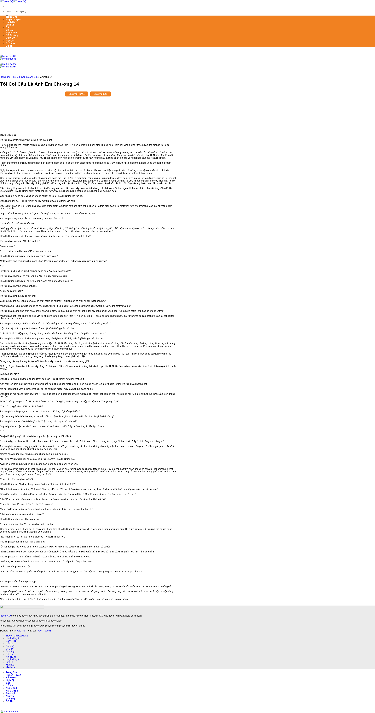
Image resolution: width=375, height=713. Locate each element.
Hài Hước (11, 657)
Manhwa (10, 667)
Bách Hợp (11, 22)
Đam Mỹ (10, 38)
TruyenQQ (5, 615)
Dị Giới (9, 649)
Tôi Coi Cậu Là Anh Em (25, 77)
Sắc (8, 27)
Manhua (10, 664)
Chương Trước (77, 94)
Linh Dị (10, 24)
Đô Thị (9, 46)
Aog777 (21, 630)
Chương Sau (100, 94)
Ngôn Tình (12, 32)
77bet (39, 630)
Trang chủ (5, 77)
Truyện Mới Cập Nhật (17, 635)
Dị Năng (10, 43)
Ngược (10, 40)
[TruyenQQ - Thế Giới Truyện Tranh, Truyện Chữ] (13, 1)
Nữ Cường (12, 35)
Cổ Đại (9, 30)
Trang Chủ (12, 17)
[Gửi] (7, 15)
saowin (48, 630)
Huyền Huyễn (13, 19)
